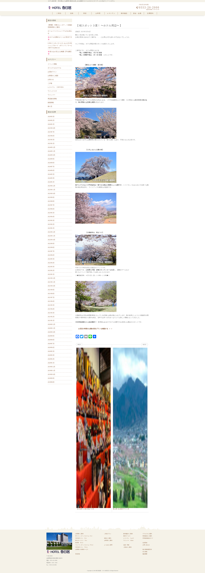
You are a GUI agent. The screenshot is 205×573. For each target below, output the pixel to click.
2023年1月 (51, 228)
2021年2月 (51, 317)
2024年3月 (51, 178)
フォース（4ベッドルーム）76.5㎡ (84, 545)
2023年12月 (51, 186)
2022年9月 (51, 243)
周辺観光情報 (52, 99)
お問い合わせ (146, 545)
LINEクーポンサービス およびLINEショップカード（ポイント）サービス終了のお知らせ (60, 45)
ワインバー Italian (128, 540)
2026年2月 (51, 120)
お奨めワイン (52, 72)
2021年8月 (51, 293)
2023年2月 (51, 224)
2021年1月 (51, 320)
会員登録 (145, 542)
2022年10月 (51, 240)
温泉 (71, 13)
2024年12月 (51, 147)
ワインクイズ (52, 91)
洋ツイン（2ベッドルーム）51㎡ (83, 536)
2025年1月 (51, 143)
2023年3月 (51, 220)
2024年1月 (51, 182)
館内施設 (124, 13)
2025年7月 (51, 132)
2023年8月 (51, 201)
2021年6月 (51, 301)
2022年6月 (51, 255)
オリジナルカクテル (54, 68)
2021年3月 (51, 313)
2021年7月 (51, 297)
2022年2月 (51, 270)
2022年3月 (51, 266)
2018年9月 (51, 378)
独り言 (50, 106)
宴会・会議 (137, 13)
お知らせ (51, 79)
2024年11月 (51, 151)
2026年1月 (51, 124)
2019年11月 (51, 370)
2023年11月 (51, 190)
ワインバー (51, 95)
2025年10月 (51, 128)
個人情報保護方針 (147, 549)
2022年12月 (51, 232)
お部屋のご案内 (79, 533)
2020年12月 (51, 324)
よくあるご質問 (108, 545)
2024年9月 (51, 159)
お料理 (98, 13)
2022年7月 (51, 251)
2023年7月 (51, 205)
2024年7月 (51, 166)
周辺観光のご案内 (147, 536)
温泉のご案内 (107, 538)
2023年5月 (51, 213)
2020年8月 (51, 340)
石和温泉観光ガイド (148, 538)
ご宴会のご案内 (127, 547)
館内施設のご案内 (128, 533)
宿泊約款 (77, 554)
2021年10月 (51, 286)
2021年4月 (51, 309)
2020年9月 (51, 336)
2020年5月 (51, 351)
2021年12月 (51, 278)
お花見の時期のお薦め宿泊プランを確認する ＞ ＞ (95, 328)
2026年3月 (51, 116)
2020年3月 (51, 355)
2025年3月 (51, 139)
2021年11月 (51, 282)
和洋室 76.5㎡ (79, 542)
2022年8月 (51, 247)
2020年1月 (51, 363)
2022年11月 (51, 236)
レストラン (111, 13)
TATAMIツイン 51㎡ (81, 538)
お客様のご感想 (53, 75)
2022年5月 (51, 259)
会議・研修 (126, 545)
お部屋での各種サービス (81, 549)
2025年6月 (51, 136)
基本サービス (126, 536)
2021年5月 (51, 305)
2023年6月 (51, 209)
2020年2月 (51, 359)
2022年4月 (51, 263)
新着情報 (51, 102)
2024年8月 (51, 163)
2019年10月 (51, 374)
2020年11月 (51, 328)
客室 (85, 13)
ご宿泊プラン (107, 533)
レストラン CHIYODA (56, 87)
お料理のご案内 (108, 540)
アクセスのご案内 (147, 533)
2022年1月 (51, 274)
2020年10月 (51, 332)
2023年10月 (51, 193)
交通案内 (150, 13)
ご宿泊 (58, 13)
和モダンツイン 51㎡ (81, 540)
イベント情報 (52, 64)
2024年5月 (51, 174)
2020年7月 (51, 343)
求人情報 (145, 551)
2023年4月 (51, 216)
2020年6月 (51, 347)
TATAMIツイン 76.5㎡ (82, 547)
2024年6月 (51, 170)
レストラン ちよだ (128, 538)
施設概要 (145, 554)
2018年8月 (51, 382)
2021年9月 (51, 290)
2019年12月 (51, 367)
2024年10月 (51, 155)
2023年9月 (51, 197)
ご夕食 (50, 83)
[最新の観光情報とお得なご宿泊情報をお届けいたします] (60, 6)
